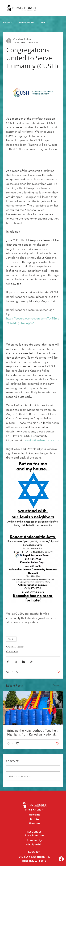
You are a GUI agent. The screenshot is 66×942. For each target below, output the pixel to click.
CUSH (11, 638)
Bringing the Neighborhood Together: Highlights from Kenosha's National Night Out (32, 732)
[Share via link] (31, 661)
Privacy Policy (2, 936)
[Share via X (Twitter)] (15, 661)
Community (12, 651)
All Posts (7, 22)
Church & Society (26, 22)
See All (56, 685)
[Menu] (57, 8)
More (43, 22)
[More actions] (58, 41)
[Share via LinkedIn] (23, 661)
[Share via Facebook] (7, 661)
